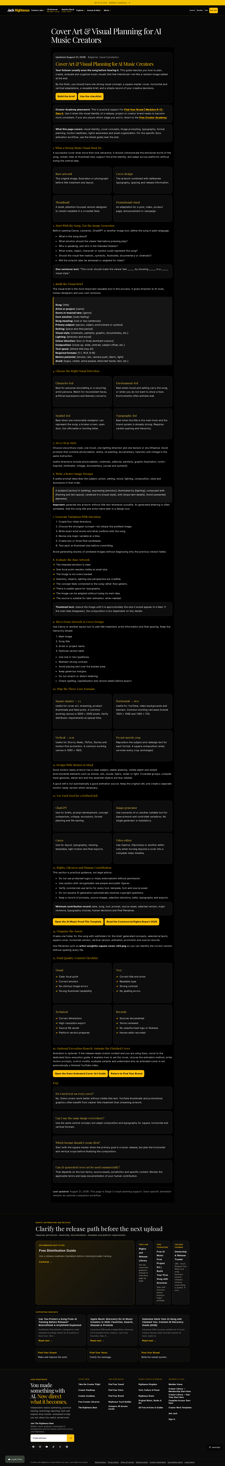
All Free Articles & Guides (151, 1407)
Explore (79, 10)
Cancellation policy (175, 1462)
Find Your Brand (116, 1396)
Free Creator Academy (153, 117)
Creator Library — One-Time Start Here (179, 1396)
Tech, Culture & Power (149, 1390)
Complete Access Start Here (179, 1401)
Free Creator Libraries (89, 1402)
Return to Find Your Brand (126, 1073)
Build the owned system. (154, 1354)
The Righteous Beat (87, 1407)
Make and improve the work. (53, 1354)
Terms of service (127, 1462)
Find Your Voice (115, 1390)
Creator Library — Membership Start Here (180, 1390)
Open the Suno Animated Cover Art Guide (80, 1073)
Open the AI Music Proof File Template (78, 921)
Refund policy (100, 1462)
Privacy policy (113, 1462)
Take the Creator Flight (89, 1384)
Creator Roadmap (86, 1390)
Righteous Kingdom (148, 1384)
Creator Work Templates (180, 1407)
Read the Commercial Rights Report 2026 (132, 921)
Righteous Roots (146, 1396)
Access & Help (93, 10)
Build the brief (66, 96)
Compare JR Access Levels (118, 1407)
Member (200, 10)
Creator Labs (37, 10)
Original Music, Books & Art (150, 1401)
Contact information (158, 1462)
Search (192, 10)
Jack (18, 10)
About (106, 10)
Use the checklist (90, 96)
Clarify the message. (101, 1354)
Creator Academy (86, 1396)
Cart (206, 10)
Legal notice (190, 1462)
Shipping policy (142, 1462)
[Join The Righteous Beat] (70, 1438)
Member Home (176, 1384)
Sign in (172, 1419)
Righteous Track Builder (120, 1402)
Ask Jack (213, 10)
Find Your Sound (116, 1384)
